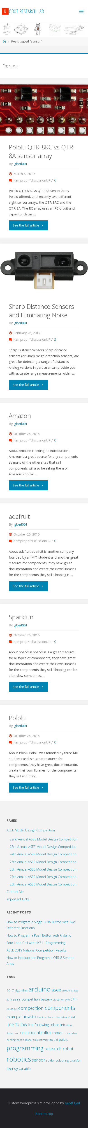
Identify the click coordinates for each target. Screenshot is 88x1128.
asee (56, 989)
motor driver (70, 1033)
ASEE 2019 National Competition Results (37, 950)
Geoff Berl (72, 1103)
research (53, 1048)
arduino (39, 989)
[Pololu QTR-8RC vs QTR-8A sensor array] (44, 110)
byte (67, 999)
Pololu (17, 718)
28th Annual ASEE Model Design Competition (43, 884)
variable (25, 1068)
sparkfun (75, 1060)
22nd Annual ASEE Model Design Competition (43, 839)
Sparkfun (21, 617)
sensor (38, 1060)
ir (69, 1017)
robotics (19, 1059)
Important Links (18, 899)
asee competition (26, 999)
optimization (46, 1039)
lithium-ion (13, 1033)
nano (19, 1039)
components (60, 1007)
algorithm (21, 990)
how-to (29, 1016)
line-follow (17, 1024)
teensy (12, 1068)
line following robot (43, 1024)
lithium (70, 1025)
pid (56, 1040)
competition (31, 1008)
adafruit (19, 516)
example (14, 1016)
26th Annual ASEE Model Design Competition (43, 869)
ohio (35, 1039)
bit (54, 999)
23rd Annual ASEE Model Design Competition (43, 847)
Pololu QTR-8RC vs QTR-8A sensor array (42, 151)
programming (25, 1048)
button (60, 999)
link (62, 1024)
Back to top (44, 1113)
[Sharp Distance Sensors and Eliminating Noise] (44, 269)
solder (50, 1060)
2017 (10, 990)
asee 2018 (67, 990)
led (73, 1017)
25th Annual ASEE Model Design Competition (43, 862)
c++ (73, 999)
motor (57, 1032)
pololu (63, 1039)
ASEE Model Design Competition (31, 830)
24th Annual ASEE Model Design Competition (43, 854)
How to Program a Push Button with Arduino (39, 935)
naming (11, 1039)
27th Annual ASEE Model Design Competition (43, 877)
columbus (12, 1008)
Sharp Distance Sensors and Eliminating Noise (41, 310)
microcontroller (35, 1032)
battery (46, 999)
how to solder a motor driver (52, 1017)
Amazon (20, 415)
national (27, 1039)
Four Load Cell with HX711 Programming (36, 943)
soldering (62, 1060)
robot (68, 1048)
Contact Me (15, 892)
